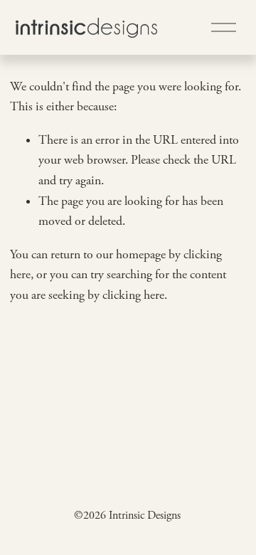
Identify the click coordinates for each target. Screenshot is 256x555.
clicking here (133, 295)
